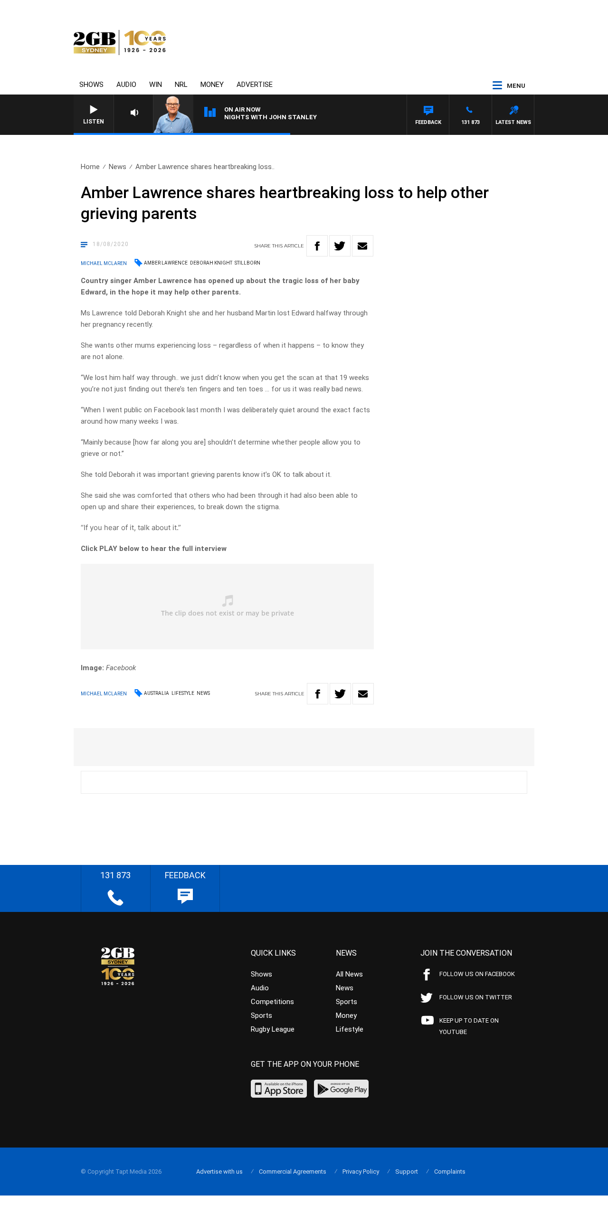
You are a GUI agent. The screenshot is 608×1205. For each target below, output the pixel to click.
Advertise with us (219, 1171)
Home (90, 166)
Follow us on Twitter (475, 997)
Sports (261, 1015)
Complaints (450, 1171)
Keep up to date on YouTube (469, 1026)
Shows (91, 84)
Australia (156, 693)
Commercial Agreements (292, 1171)
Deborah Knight (211, 263)
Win (155, 84)
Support (406, 1171)
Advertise (255, 84)
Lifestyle (182, 693)
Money (212, 84)
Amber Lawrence (166, 263)
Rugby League (272, 1029)
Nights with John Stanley (270, 117)
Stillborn (247, 263)
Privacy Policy (360, 1171)
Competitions (272, 1001)
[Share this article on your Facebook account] (317, 245)
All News (349, 974)
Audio (126, 84)
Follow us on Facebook (477, 973)
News (117, 166)
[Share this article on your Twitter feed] (340, 245)
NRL (181, 84)
